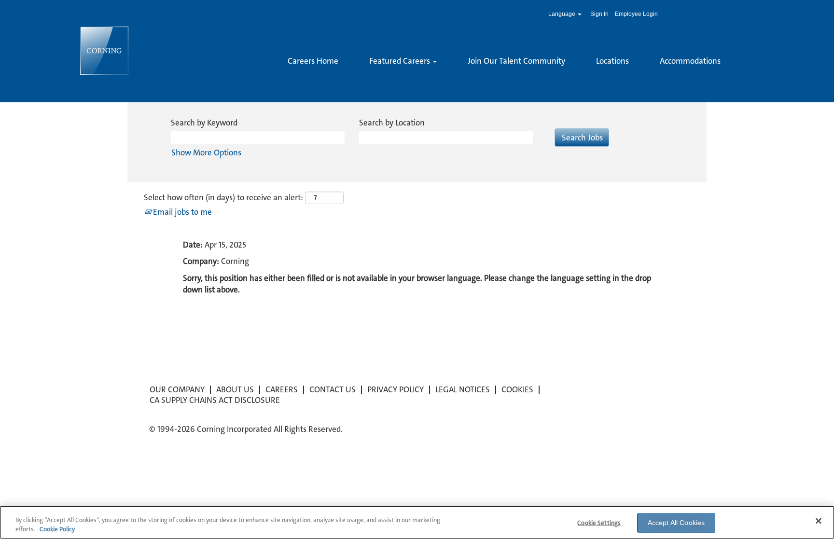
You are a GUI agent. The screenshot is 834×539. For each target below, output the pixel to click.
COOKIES (517, 389)
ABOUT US (235, 389)
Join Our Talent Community (516, 60)
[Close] (818, 521)
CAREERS (281, 389)
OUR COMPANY (177, 389)
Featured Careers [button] (400, 60)
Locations (612, 60)
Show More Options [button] (206, 152)
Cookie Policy (57, 529)
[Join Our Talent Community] (287, 77)
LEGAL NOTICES (462, 389)
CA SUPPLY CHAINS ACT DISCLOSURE (215, 400)
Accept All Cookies (676, 522)
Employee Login (636, 14)
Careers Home (313, 60)
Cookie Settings (599, 523)
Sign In (599, 14)
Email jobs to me (181, 212)
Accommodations (690, 60)
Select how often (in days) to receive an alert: (223, 197)
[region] (417, 522)
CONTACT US (332, 389)
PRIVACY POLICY (395, 389)
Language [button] (562, 14)
